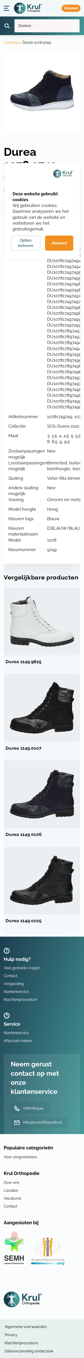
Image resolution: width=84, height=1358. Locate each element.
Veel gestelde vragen (22, 968)
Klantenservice (16, 991)
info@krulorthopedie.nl (42, 1122)
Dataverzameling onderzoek (29, 1351)
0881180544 (33, 1108)
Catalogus (12, 42)
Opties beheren (25, 243)
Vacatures (12, 1198)
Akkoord (59, 243)
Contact (10, 976)
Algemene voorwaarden (26, 1327)
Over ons (11, 1182)
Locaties (11, 1190)
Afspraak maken (71, 8)
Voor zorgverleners (20, 1157)
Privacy (11, 1335)
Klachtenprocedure (20, 999)
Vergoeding (14, 984)
